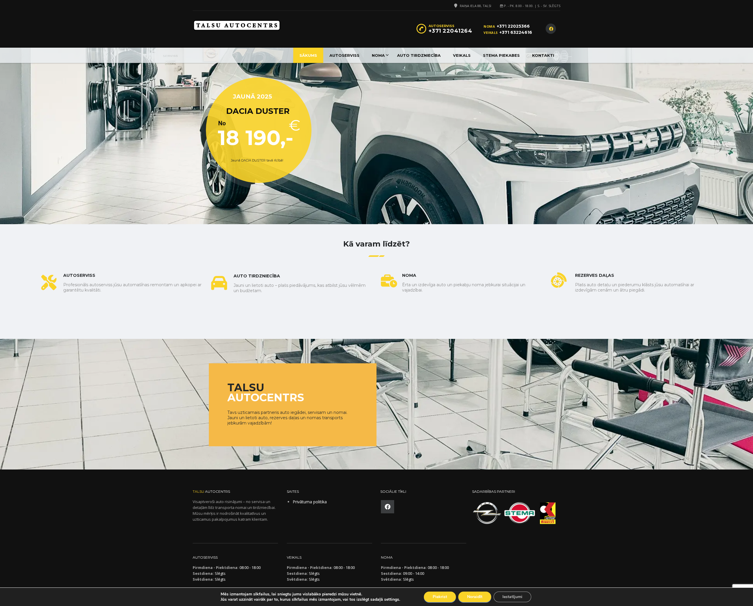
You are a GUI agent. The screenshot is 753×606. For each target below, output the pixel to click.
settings (391, 599)
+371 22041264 (450, 31)
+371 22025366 (513, 26)
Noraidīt (474, 597)
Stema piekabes (501, 55)
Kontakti (543, 55)
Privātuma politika (310, 502)
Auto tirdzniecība (419, 55)
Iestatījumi (512, 597)
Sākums (308, 55)
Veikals (462, 55)
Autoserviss (344, 55)
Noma (378, 55)
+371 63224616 (515, 32)
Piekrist (440, 597)
